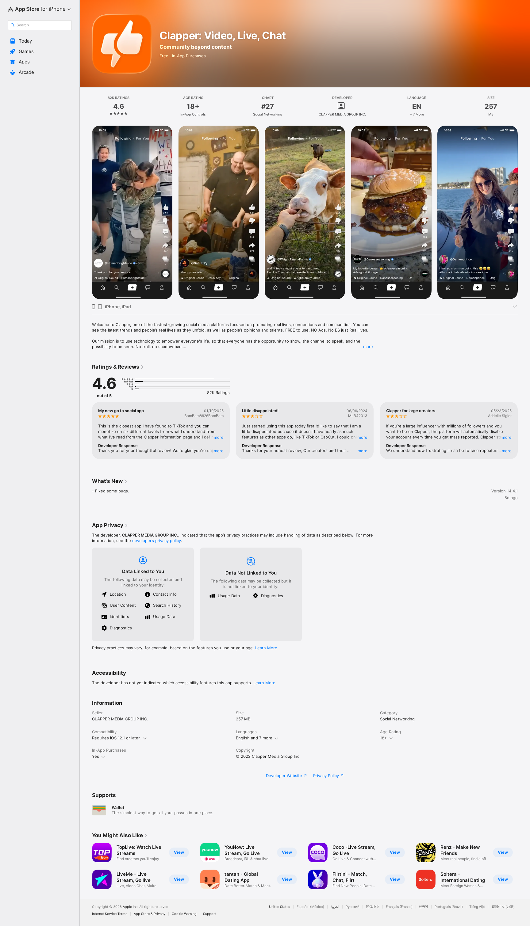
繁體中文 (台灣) (503, 907)
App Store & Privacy (149, 914)
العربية (335, 907)
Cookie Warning (184, 914)
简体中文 (372, 907)
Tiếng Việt (477, 907)
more (368, 346)
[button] (39, 41)
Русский (352, 907)
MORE (219, 437)
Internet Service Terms (109, 914)
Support (209, 914)
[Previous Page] (86, 212)
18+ (383, 737)
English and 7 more (254, 737)
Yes (95, 756)
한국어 (423, 907)
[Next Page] (524, 212)
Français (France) (399, 907)
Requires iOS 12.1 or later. (116, 737)
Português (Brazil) (449, 907)
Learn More (266, 647)
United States (279, 907)
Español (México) (310, 907)
